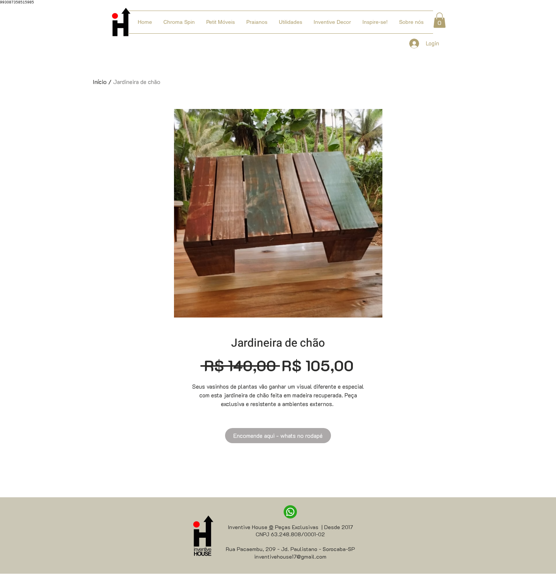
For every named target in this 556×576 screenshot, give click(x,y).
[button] (439, 20)
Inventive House (248, 527)
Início (100, 82)
